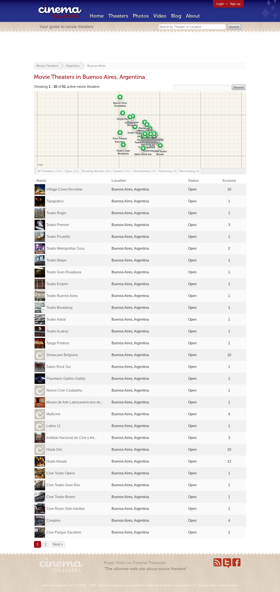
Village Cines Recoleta (64, 189)
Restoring (168, 171)
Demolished (144, 171)
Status (193, 180)
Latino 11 (53, 426)
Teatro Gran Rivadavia (63, 272)
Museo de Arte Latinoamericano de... (74, 402)
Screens (229, 180)
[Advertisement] (140, 47)
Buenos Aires (96, 65)
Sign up (235, 3)
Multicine (53, 414)
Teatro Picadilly (58, 237)
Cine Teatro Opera (60, 473)
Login (220, 3)
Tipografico (55, 201)
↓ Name (40, 180)
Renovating (189, 171)
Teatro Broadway (59, 307)
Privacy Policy (207, 585)
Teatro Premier (57, 225)
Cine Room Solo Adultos (65, 509)
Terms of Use (228, 585)
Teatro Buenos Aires (62, 296)
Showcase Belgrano (62, 355)
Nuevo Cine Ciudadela (64, 390)
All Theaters (49, 171)
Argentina (72, 65)
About (193, 16)
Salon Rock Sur (58, 367)
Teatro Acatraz (57, 331)
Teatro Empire (57, 284)
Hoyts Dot (54, 449)
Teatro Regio (56, 213)
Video (159, 16)
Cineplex (53, 520)
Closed (122, 171)
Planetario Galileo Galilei (65, 378)
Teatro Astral (56, 319)
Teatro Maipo (56, 260)
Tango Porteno (57, 343)
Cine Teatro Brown (60, 497)
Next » (58, 544)
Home (97, 16)
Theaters (118, 16)
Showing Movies (95, 171)
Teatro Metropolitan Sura (65, 248)
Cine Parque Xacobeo (63, 532)
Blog (176, 16)
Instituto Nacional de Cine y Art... (71, 438)
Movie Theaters (47, 65)
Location (119, 180)
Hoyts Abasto (56, 461)
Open (72, 171)
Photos (141, 16)
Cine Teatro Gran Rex (63, 485)
